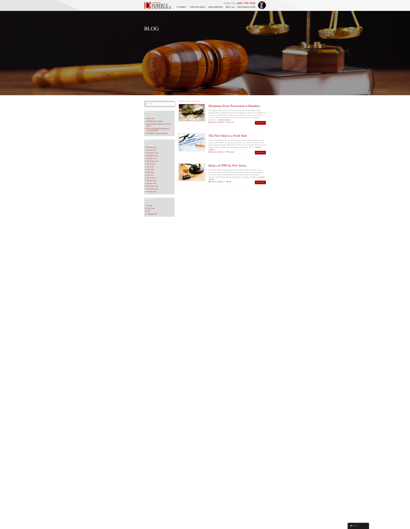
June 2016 (150, 169)
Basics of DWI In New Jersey (228, 165)
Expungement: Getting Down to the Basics (159, 125)
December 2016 (152, 153)
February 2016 (152, 180)
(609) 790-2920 (246, 3)
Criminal (231, 122)
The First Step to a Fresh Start (228, 135)
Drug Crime (151, 208)
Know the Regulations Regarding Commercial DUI (158, 130)
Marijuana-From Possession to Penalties (234, 106)
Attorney (181, 7)
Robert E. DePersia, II (217, 122)
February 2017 (152, 147)
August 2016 (151, 164)
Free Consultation (246, 7)
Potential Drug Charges (155, 121)
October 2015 (151, 192)
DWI (230, 182)
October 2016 (151, 158)
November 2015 (152, 189)
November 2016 (152, 155)
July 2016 (150, 167)
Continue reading (225, 120)
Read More (260, 122)
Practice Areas (197, 7)
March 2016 (151, 178)
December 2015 (152, 186)
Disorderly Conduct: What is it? (157, 133)
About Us (229, 7)
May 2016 (150, 172)
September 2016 (152, 161)
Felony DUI (150, 118)
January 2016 (151, 183)
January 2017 (151, 150)
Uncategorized (152, 214)
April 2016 (150, 175)
